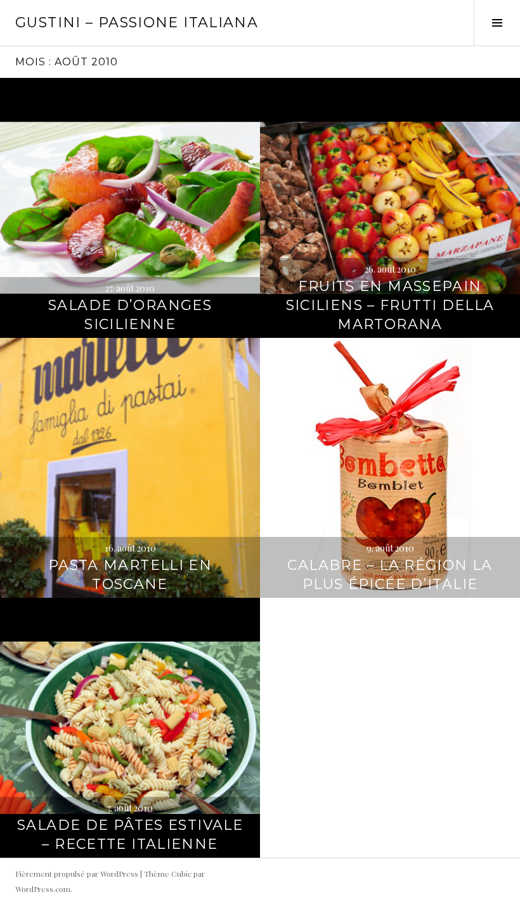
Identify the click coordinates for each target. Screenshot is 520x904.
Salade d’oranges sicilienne (130, 315)
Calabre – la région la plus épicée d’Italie (389, 575)
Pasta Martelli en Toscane (130, 575)
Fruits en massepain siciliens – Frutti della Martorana (390, 305)
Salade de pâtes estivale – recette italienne (130, 835)
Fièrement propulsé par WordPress (76, 873)
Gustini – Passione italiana (136, 22)
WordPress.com (42, 889)
